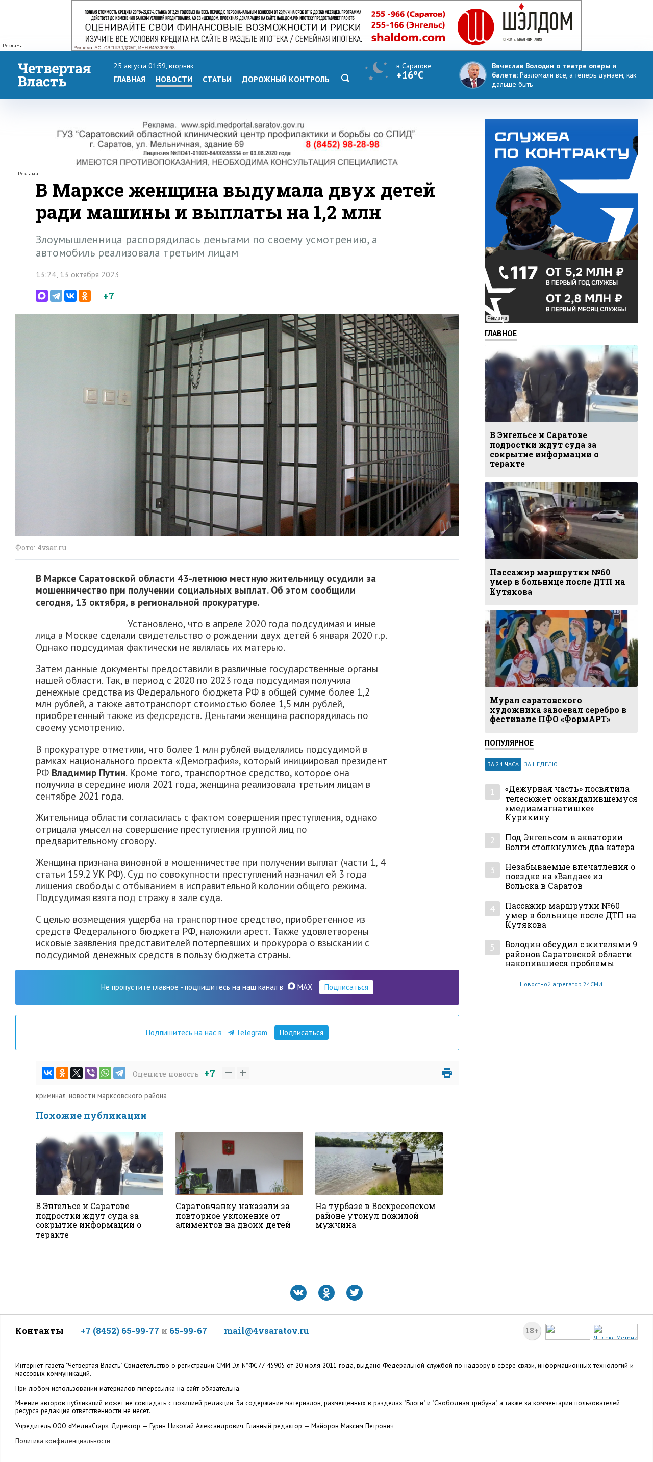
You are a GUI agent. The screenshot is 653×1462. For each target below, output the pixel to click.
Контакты (39, 1331)
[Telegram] (56, 296)
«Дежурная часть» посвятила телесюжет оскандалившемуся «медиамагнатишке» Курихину (571, 803)
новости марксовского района (118, 1095)
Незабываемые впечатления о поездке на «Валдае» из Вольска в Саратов (570, 876)
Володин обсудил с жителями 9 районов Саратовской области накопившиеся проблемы (571, 954)
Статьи (217, 79)
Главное (501, 333)
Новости (174, 79)
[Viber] (91, 1073)
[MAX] (42, 296)
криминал (51, 1095)
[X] (76, 1073)
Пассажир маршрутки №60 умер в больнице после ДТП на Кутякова (570, 915)
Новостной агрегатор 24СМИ (561, 984)
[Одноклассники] (85, 296)
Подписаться (346, 987)
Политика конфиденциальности (62, 1441)
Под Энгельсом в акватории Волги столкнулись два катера (570, 842)
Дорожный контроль (286, 79)
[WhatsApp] (105, 1073)
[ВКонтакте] (70, 296)
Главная (129, 79)
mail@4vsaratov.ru (266, 1331)
